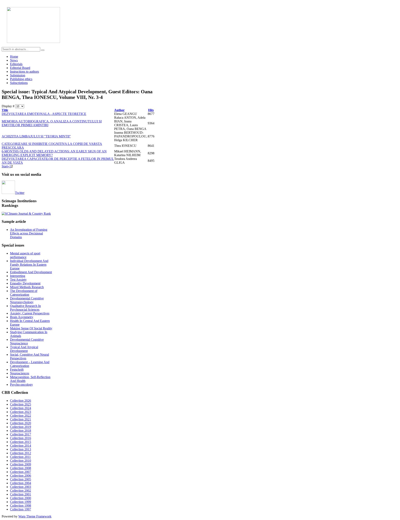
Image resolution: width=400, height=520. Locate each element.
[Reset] (42, 50)
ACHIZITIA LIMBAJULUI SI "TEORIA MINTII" (36, 136)
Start (5, 166)
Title (5, 110)
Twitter (19, 193)
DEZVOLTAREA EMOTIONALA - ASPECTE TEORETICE (44, 114)
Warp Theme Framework (34, 516)
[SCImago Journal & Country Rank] (26, 213)
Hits (151, 110)
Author (119, 110)
